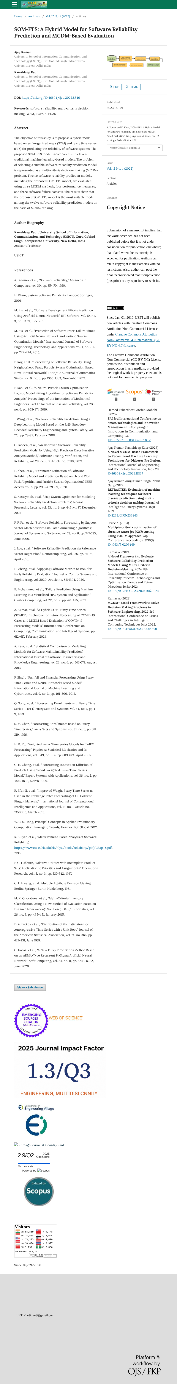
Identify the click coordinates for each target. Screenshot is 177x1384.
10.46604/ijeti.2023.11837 (125, 473)
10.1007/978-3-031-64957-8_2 (129, 440)
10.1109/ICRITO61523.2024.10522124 (133, 591)
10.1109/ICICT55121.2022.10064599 (132, 629)
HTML (133, 87)
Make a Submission (30, 987)
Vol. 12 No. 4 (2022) (58, 16)
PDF (116, 87)
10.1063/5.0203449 (121, 544)
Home (18, 16)
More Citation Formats (125, 148)
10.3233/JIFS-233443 (123, 515)
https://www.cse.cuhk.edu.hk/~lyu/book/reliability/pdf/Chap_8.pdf (63, 848)
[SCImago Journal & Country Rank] (39, 1145)
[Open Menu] (14, 4)
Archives (34, 16)
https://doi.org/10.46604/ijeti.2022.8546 (51, 98)
